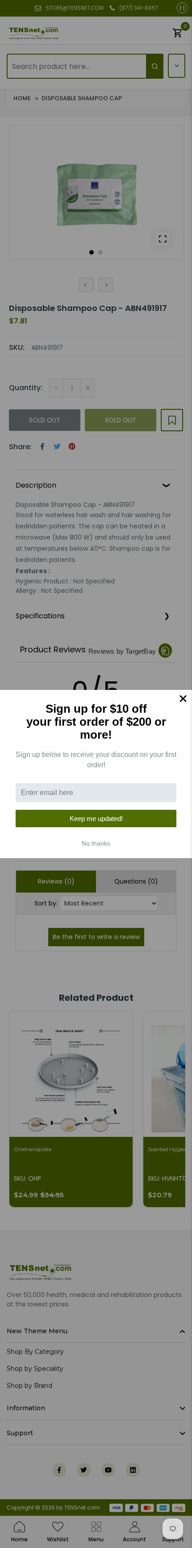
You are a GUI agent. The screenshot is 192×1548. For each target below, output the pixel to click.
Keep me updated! (96, 818)
